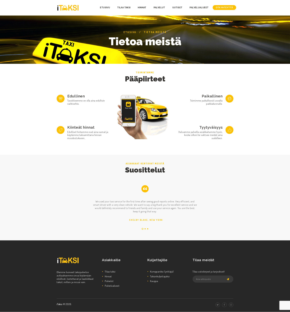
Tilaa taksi (110, 271)
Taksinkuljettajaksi (160, 276)
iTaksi (60, 304)
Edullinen (76, 96)
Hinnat (108, 276)
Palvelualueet (112, 285)
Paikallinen (212, 96)
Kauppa (154, 281)
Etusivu (130, 32)
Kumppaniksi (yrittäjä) (162, 271)
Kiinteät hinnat (81, 127)
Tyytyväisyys (211, 127)
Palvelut (109, 281)
